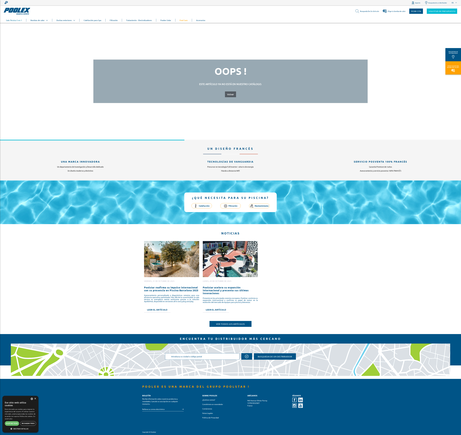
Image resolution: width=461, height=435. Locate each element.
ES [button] (453, 3)
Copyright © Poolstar (149, 432)
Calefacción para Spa (92, 20)
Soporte (417, 3)
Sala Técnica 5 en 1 (14, 20)
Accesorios (200, 20)
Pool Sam (184, 20)
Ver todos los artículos (230, 324)
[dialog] (20, 414)
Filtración (114, 20)
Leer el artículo (157, 309)
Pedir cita (416, 11)
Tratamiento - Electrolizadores (139, 20)
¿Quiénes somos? (208, 400)
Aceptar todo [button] (12, 423)
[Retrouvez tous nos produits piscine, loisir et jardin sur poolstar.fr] (6, 2)
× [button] (35, 399)
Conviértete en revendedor (212, 404)
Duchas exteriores (64, 20)
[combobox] (32, 399)
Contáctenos (207, 409)
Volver (230, 94)
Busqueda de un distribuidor (437, 3)
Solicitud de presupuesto (442, 11)
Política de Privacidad (210, 417)
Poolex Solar (165, 20)
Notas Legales (207, 413)
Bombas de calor (37, 20)
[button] (20, 428)
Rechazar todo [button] (28, 423)
